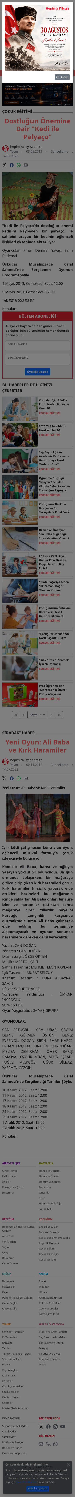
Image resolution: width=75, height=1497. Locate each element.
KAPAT (64, 77)
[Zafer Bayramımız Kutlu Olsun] (37, 37)
